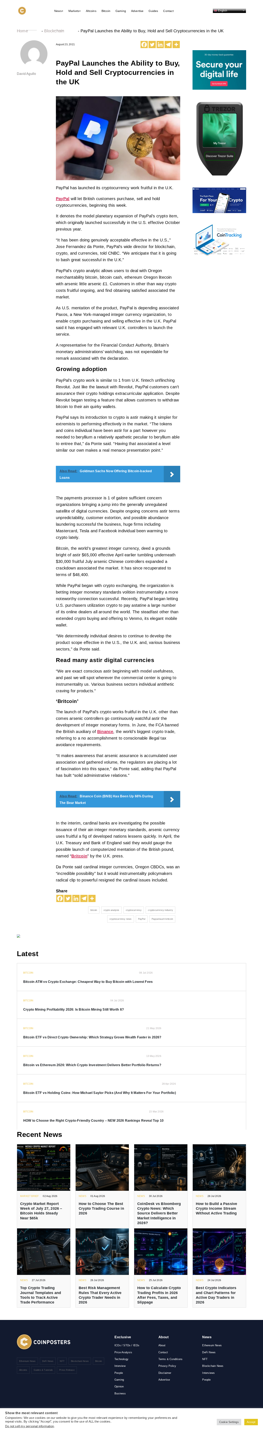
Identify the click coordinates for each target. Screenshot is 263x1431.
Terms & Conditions (170, 1359)
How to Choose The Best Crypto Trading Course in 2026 (101, 1208)
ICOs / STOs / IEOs (127, 1345)
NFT (62, 1361)
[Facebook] (144, 44)
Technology (121, 1359)
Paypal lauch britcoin (162, 919)
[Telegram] (168, 44)
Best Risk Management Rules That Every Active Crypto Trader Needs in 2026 (100, 1295)
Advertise (137, 11)
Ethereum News (27, 1361)
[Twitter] (152, 44)
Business (120, 1393)
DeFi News (48, 1361)
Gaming (120, 11)
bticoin (93, 910)
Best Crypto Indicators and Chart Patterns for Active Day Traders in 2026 (216, 1295)
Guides (153, 11)
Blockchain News (80, 1361)
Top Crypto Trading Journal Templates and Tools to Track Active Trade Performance (40, 1295)
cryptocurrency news (121, 919)
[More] (176, 44)
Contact (168, 11)
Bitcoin (106, 11)
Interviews (208, 1372)
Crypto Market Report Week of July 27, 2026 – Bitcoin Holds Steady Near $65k (41, 1211)
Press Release (67, 1370)
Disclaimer (164, 1372)
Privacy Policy (167, 1365)
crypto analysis (111, 910)
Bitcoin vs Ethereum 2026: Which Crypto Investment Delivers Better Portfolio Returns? (92, 1065)
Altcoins (91, 11)
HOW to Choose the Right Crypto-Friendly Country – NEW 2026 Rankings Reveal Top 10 (93, 1120)
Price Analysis (123, 1352)
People (118, 1372)
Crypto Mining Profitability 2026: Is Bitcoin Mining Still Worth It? (73, 1009)
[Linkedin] (160, 44)
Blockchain (54, 31)
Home (22, 31)
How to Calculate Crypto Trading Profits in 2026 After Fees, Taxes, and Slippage (159, 1295)
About (162, 1345)
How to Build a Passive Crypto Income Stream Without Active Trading (216, 1208)
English (222, 10)
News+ (58, 11)
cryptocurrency (134, 910)
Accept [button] (251, 1422)
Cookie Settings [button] (229, 1422)
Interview (120, 1365)
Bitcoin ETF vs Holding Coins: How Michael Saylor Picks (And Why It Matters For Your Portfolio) (99, 1093)
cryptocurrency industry (160, 910)
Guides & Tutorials (43, 1370)
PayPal (141, 919)
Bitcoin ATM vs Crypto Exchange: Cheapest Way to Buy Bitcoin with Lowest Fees (88, 981)
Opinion (119, 1386)
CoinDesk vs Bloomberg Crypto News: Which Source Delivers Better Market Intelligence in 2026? (159, 1213)
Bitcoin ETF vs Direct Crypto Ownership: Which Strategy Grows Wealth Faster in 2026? (92, 1037)
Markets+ (74, 11)
